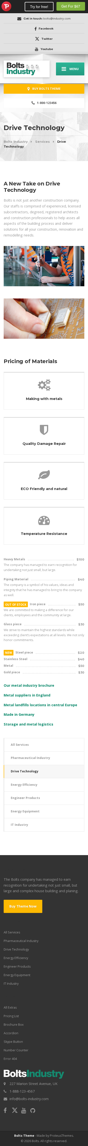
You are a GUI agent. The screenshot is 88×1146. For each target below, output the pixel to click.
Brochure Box (14, 1025)
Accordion (11, 1033)
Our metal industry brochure (29, 685)
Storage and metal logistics (28, 724)
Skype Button (13, 1042)
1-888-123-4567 (22, 1091)
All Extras (10, 1007)
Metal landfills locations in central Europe (40, 705)
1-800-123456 (46, 103)
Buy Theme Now (22, 906)
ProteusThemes (6, 6)
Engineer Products (25, 798)
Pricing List (11, 1016)
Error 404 (10, 1059)
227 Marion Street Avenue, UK (33, 1083)
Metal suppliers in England (27, 695)
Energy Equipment (25, 811)
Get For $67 (70, 6)
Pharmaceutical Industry (30, 758)
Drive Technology (24, 771)
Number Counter (16, 1050)
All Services (20, 745)
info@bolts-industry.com (29, 1098)
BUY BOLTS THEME (46, 89)
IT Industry (19, 825)
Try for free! (39, 6)
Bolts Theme (24, 1136)
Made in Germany (19, 714)
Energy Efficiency (24, 785)
